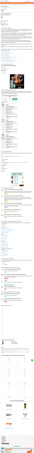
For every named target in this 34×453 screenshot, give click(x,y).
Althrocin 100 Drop (5, 244)
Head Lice (4, 73)
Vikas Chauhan (13, 341)
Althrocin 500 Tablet (5, 242)
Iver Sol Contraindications (6, 58)
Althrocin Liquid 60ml (5, 245)
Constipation (4, 156)
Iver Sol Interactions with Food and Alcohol (8, 61)
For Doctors (3, 439)
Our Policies (3, 437)
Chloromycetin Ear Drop (5, 231)
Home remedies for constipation (15, 156)
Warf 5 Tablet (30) (4, 235)
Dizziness (3, 162)
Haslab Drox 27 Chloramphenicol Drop (7, 229)
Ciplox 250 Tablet (4, 255)
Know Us (3, 436)
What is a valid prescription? (4, 23)
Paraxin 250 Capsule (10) (5, 232)
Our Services (4, 438)
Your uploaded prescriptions (4, 25)
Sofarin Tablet (4, 238)
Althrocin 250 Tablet (5, 247)
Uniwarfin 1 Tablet (4, 240)
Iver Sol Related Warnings (6, 55)
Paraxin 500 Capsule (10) (5, 228)
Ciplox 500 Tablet (4, 252)
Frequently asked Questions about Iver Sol (8, 59)
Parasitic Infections (6, 68)
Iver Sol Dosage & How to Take (7, 53)
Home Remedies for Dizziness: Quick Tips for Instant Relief (18, 162)
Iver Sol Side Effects (5, 54)
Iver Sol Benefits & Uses (5, 51)
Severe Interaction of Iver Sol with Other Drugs (9, 57)
